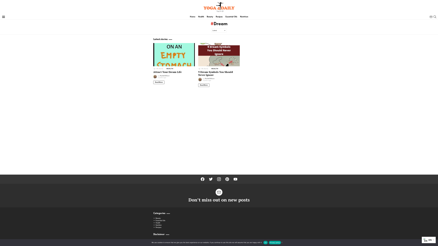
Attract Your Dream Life (167, 72)
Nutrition (244, 17)
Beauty (210, 17)
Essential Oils (231, 17)
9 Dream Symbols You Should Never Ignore (215, 73)
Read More (159, 82)
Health (201, 17)
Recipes (219, 17)
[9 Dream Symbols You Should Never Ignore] (219, 54)
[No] (282, 242)
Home (192, 17)
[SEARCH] (435, 17)
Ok (266, 242)
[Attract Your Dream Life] (174, 54)
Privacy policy (275, 242)
